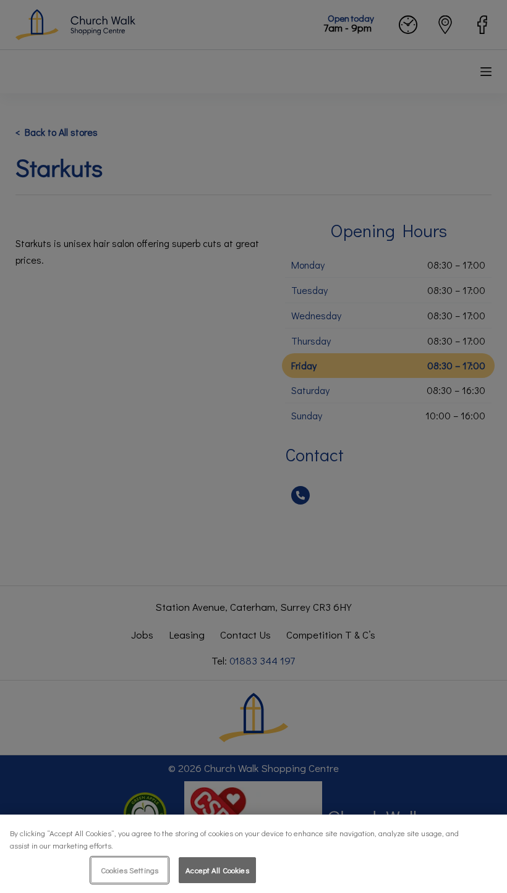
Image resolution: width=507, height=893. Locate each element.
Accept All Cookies (217, 870)
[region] (253, 854)
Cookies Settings (129, 870)
